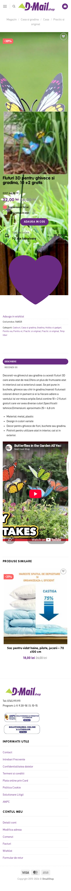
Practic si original (32, 331)
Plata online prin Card (15, 780)
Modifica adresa (12, 829)
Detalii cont (9, 822)
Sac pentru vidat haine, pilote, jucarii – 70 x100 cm (35, 650)
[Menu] (5, 6)
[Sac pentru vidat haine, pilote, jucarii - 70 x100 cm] (35, 606)
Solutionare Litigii (13, 794)
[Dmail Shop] (36, 6)
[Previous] (6, 101)
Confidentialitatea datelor (18, 766)
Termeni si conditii (13, 773)
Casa (46, 19)
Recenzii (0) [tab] (11, 367)
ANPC (6, 801)
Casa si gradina (30, 19)
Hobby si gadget (53, 327)
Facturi (7, 843)
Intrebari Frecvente (14, 759)
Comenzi (8, 836)
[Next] (16, 101)
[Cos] (65, 6)
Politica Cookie (12, 787)
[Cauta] (14, 6)
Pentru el (18, 331)
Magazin (12, 19)
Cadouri (16, 327)
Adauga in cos (34, 221)
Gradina (40, 327)
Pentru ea (7, 331)
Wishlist (7, 850)
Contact (7, 752)
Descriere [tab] (10, 361)
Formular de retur (13, 857)
